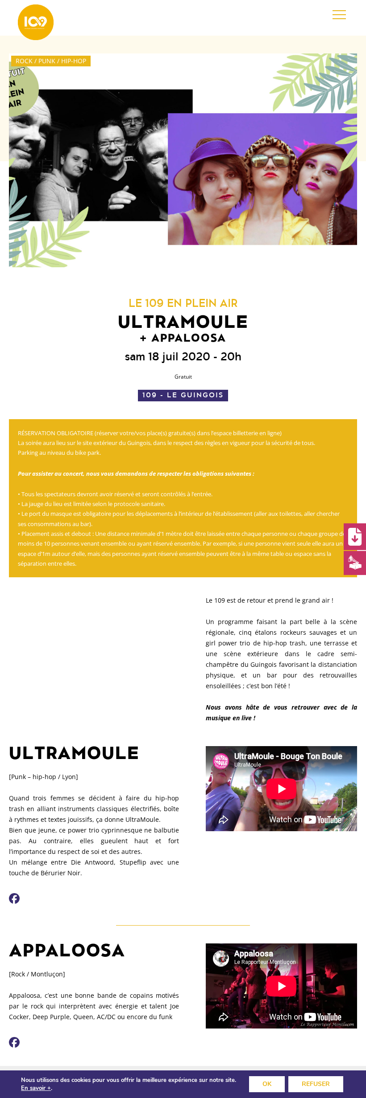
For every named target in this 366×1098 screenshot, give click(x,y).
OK (266, 1084)
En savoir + (36, 1088)
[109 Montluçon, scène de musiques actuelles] (36, 22)
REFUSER (316, 1084)
